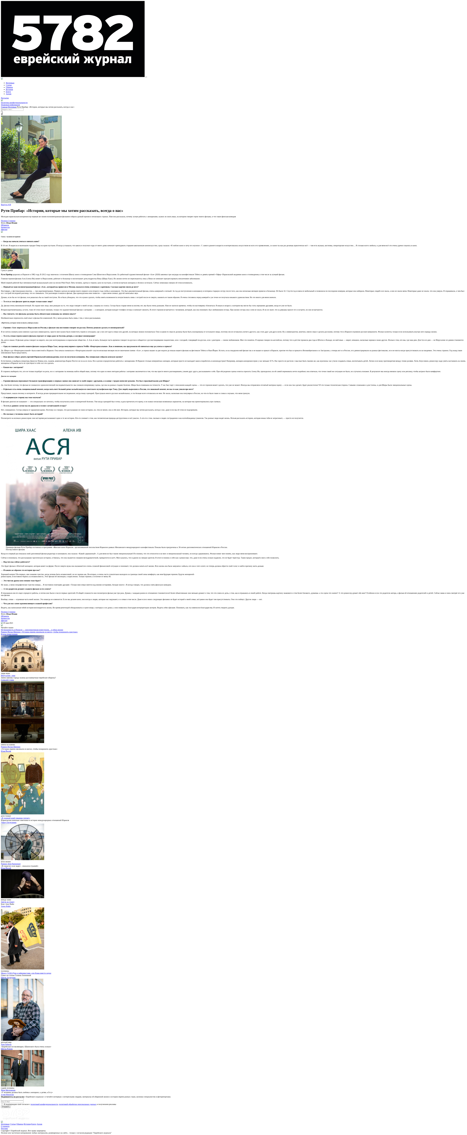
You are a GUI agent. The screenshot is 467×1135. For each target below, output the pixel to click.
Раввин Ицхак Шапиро (10, 747)
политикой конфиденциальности (44, 1104)
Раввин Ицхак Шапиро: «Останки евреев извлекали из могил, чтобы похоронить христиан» (39, 632)
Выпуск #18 (6, 205)
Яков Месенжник (8, 1090)
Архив (8, 94)
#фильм (4, 229)
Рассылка (5, 98)
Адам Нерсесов (7, 1095)
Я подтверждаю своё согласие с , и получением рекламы (60, 1104)
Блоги (8, 92)
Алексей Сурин (7, 680)
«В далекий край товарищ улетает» (15, 818)
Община (9, 87)
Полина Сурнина (8, 221)
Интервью (10, 83)
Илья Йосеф (6, 751)
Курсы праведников (9, 634)
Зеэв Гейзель (6, 1044)
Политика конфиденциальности (14, 103)
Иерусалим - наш (8, 675)
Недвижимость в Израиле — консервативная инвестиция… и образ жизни (32, 630)
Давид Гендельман (8, 822)
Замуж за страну (7, 902)
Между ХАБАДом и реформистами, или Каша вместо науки (26, 973)
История (9, 89)
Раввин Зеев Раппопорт (11, 864)
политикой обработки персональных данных (77, 1104)
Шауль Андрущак (8, 978)
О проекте (5, 1126)
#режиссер (5, 227)
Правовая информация (10, 105)
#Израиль (5, 225)
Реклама (4, 1128)
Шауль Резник (7, 1049)
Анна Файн (6, 906)
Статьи (9, 85)
